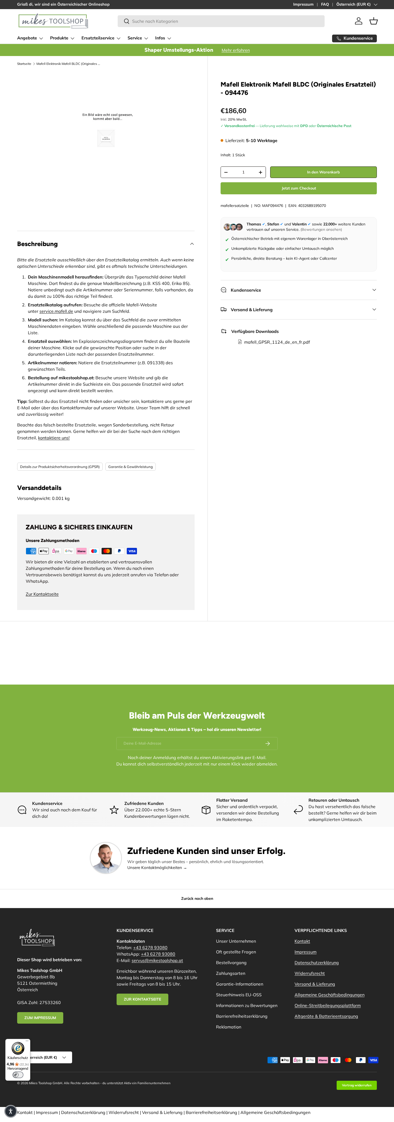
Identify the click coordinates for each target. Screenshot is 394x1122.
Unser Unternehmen (236, 941)
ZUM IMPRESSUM (40, 1017)
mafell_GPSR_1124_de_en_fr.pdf (277, 341)
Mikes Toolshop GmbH (45, 1083)
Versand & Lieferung (315, 984)
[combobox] (221, 21)
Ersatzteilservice (97, 38)
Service (135, 38)
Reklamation (228, 1027)
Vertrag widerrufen (356, 1085)
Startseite (24, 64)
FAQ (325, 4)
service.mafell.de (56, 311)
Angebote (27, 38)
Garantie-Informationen (239, 984)
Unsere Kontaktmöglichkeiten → (157, 867)
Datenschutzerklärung (317, 962)
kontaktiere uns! (54, 437)
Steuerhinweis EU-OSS (239, 994)
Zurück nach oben (197, 898)
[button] (374, 21)
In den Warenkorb (323, 172)
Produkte (59, 38)
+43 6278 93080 (150, 947)
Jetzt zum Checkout (299, 188)
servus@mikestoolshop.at (157, 960)
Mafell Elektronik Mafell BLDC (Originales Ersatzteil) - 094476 (68, 64)
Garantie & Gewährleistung (130, 467)
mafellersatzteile (235, 205)
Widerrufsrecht (310, 973)
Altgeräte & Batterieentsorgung (326, 1016)
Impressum (303, 4)
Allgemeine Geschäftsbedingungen (330, 994)
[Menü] (27, 1042)
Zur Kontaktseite (42, 594)
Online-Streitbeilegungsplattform (328, 1005)
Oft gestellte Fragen (236, 951)
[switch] (18, 1075)
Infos (160, 38)
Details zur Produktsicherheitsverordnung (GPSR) (60, 467)
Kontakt (302, 941)
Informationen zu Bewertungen (246, 1005)
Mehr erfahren (236, 50)
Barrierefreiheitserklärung (241, 1016)
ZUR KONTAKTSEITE (142, 999)
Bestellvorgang (231, 962)
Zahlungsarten (230, 973)
